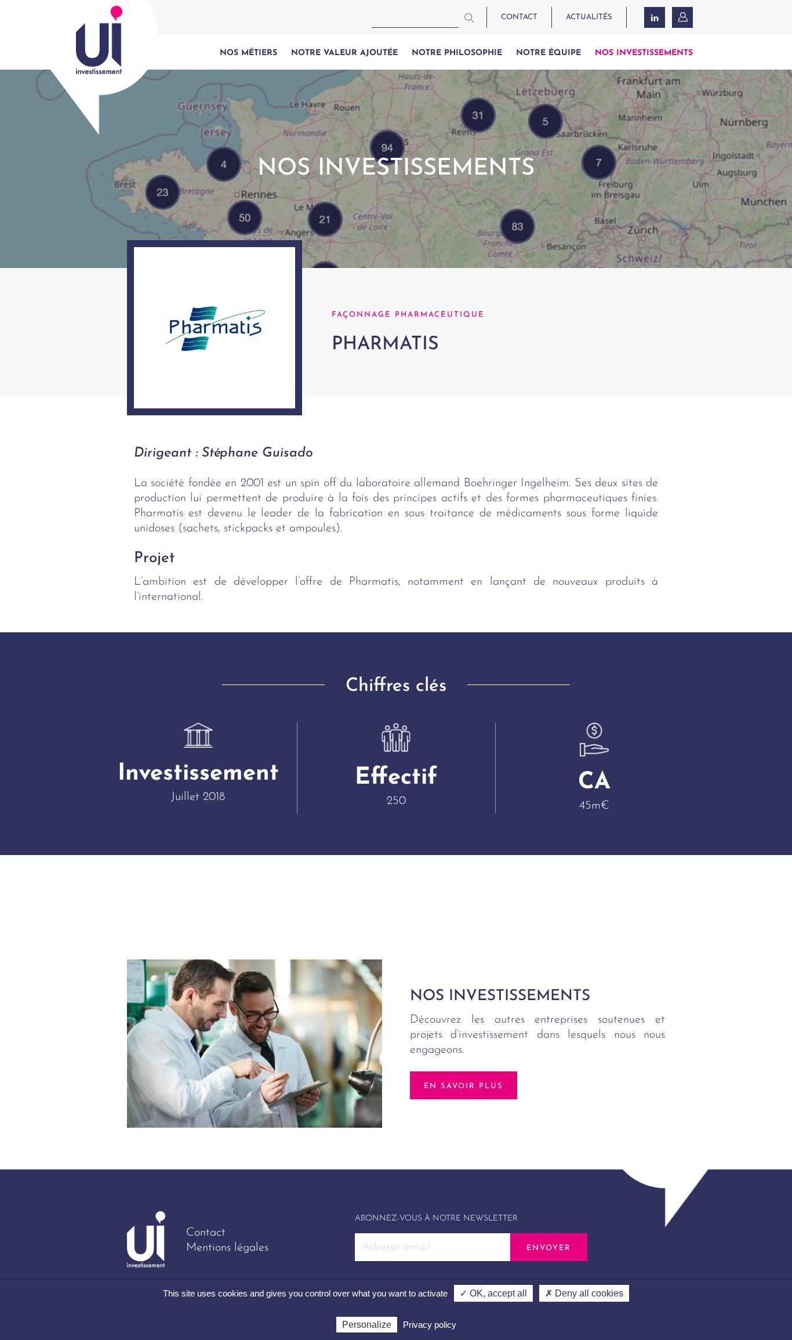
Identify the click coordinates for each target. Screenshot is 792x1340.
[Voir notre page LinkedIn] (654, 17)
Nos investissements (644, 53)
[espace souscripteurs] (683, 17)
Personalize (366, 1325)
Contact (206, 1232)
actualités (589, 17)
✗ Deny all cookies (584, 1293)
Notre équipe (548, 53)
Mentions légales (227, 1248)
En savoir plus (463, 1086)
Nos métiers (248, 53)
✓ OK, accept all (493, 1293)
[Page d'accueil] (99, 40)
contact (519, 17)
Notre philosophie (457, 53)
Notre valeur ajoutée (344, 53)
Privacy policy (429, 1325)
